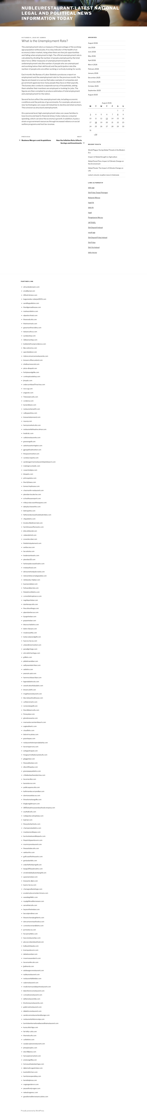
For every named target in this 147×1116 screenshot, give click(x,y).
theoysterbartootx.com (31, 824)
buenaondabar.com (30, 584)
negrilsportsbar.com (30, 600)
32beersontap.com (30, 340)
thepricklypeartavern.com (32, 840)
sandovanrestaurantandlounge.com (36, 1015)
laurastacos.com (29, 783)
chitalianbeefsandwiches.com (34, 775)
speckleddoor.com (30, 352)
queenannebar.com (30, 877)
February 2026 (93, 69)
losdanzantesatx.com (31, 555)
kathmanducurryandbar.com (33, 791)
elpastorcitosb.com (30, 315)
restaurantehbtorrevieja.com (33, 1019)
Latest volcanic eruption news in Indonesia (103, 175)
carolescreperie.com (30, 458)
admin (43, 37)
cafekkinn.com (28, 1039)
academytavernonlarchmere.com (35, 893)
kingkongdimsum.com (31, 804)
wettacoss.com (29, 547)
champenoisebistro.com (32, 828)
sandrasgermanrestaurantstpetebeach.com (39, 462)
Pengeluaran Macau (95, 217)
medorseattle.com (30, 633)
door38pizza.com (29, 1052)
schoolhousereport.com (32, 498)
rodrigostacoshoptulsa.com (33, 816)
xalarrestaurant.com (30, 983)
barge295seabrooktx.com (33, 869)
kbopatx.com (28, 474)
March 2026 (92, 65)
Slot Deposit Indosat (95, 227)
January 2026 (93, 73)
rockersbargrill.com (30, 706)
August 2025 (93, 95)
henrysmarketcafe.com (32, 425)
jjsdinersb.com (28, 966)
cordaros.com (28, 401)
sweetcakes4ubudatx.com (33, 686)
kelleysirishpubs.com (31, 946)
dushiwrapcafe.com (30, 604)
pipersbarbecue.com (30, 612)
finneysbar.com (29, 714)
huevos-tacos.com (30, 641)
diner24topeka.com (30, 767)
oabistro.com (28, 669)
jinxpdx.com (27, 380)
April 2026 (92, 60)
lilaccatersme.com (30, 348)
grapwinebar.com (29, 620)
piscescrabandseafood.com (33, 942)
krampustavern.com (30, 950)
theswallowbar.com (30, 763)
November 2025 (94, 82)
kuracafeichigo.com (30, 1027)
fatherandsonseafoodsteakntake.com (37, 515)
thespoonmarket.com (31, 454)
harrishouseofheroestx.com (33, 527)
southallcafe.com (29, 812)
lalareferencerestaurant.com (33, 991)
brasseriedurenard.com (31, 417)
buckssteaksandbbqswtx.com (34, 836)
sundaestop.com (29, 336)
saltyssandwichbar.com (32, 665)
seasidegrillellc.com (30, 897)
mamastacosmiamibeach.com (34, 722)
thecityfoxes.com (29, 482)
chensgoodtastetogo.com (32, 889)
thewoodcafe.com (30, 319)
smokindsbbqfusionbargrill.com (34, 873)
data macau (92, 252)
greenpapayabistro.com (32, 771)
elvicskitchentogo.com (31, 653)
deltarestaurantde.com (31, 999)
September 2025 (94, 90)
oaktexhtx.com (29, 852)
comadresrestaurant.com (32, 995)
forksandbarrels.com (31, 588)
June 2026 (92, 52)
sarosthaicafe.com (30, 905)
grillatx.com (27, 657)
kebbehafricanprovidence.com (34, 344)
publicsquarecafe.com (31, 787)
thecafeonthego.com (31, 608)
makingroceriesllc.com (31, 466)
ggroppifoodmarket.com (32, 450)
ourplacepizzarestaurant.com (34, 1044)
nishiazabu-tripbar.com (31, 580)
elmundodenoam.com (31, 287)
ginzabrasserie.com (30, 718)
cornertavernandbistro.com (33, 926)
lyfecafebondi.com (30, 531)
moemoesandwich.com (32, 958)
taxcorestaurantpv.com (32, 938)
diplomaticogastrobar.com (33, 1068)
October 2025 (93, 86)
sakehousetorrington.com (32, 445)
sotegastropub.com (30, 751)
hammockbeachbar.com (32, 677)
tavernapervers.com (30, 747)
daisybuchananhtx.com (32, 507)
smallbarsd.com (29, 291)
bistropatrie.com (29, 511)
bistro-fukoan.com (30, 629)
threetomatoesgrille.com (32, 799)
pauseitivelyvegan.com (31, 1088)
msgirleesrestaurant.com (32, 694)
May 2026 (92, 56)
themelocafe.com (29, 1035)
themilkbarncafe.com (31, 710)
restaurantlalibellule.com (32, 978)
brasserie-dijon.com (30, 881)
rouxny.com (27, 421)
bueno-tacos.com (29, 885)
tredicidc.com (28, 433)
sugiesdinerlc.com (30, 726)
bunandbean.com (29, 405)
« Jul (95, 134)
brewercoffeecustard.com (33, 360)
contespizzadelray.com (31, 376)
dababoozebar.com (30, 954)
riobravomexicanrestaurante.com (35, 356)
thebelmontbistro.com (31, 592)
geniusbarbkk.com (30, 860)
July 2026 (91, 47)
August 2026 (93, 43)
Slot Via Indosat (94, 247)
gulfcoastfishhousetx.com (33, 856)
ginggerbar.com (29, 759)
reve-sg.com (28, 389)
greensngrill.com (29, 441)
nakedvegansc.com (30, 1092)
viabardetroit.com (29, 535)
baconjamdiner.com (30, 913)
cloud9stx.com (28, 730)
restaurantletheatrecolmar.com (34, 429)
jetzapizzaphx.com (30, 1048)
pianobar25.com (29, 559)
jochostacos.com (29, 930)
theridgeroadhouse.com (32, 307)
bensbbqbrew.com (30, 1080)
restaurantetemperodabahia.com (35, 743)
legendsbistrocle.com (31, 681)
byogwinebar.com (29, 616)
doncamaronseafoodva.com (33, 922)
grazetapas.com (29, 738)
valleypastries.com (30, 413)
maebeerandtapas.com (32, 832)
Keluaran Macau (94, 198)
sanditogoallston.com (31, 303)
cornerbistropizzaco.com (32, 596)
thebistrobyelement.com (32, 543)
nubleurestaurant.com (31, 974)
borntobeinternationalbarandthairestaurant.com (40, 1023)
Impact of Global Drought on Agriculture (102, 157)
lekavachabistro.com (31, 624)
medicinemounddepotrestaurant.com (37, 987)
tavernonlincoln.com (30, 962)
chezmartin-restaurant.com (33, 490)
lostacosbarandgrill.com (32, 637)
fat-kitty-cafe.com (30, 1031)
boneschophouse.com (31, 486)
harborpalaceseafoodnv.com (33, 564)
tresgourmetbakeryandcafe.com (35, 755)
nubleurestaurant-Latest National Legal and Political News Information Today (70, 13)
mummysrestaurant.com (32, 844)
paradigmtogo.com (30, 649)
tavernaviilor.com (29, 779)
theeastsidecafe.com (31, 848)
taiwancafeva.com (30, 332)
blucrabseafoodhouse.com (33, 698)
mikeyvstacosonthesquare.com (35, 503)
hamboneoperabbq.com (32, 1076)
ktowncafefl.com (29, 690)
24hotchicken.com (30, 295)
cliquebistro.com (29, 519)
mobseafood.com (29, 568)
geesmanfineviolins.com (32, 328)
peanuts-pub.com (29, 673)
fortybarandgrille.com (31, 372)
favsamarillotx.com (30, 934)
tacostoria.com (28, 551)
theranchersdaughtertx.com (33, 918)
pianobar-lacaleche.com (32, 494)
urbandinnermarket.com (32, 645)
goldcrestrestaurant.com (32, 1007)
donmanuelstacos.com (31, 795)
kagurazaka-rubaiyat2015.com (34, 299)
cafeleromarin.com (30, 702)
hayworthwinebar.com (31, 909)
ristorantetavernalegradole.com (35, 576)
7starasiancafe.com (30, 397)
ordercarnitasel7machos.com (34, 384)
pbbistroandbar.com (30, 661)
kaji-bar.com (27, 820)
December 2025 (94, 78)
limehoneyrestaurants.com (33, 1003)
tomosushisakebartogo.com (33, 1064)
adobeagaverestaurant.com (33, 970)
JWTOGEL (92, 222)
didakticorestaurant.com (32, 1011)
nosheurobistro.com (30, 311)
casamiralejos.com (30, 470)
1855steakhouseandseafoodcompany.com (39, 808)
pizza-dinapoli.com (30, 368)
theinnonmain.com (30, 324)
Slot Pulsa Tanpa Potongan (98, 192)
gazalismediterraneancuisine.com (35, 1096)
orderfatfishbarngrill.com (32, 865)
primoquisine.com (29, 478)
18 (96, 122)
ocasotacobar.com (30, 539)
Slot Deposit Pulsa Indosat (97, 237)
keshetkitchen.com (30, 1072)
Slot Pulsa (91, 242)
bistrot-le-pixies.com (30, 734)
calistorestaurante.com (31, 437)
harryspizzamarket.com (32, 1056)
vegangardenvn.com (31, 1084)
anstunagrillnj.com (30, 1060)
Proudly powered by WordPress (32, 1111)
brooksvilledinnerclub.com (33, 523)
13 (107, 118)
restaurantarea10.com (31, 409)
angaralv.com (28, 393)
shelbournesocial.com (31, 364)
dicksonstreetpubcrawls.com (34, 572)
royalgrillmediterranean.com (33, 901)
